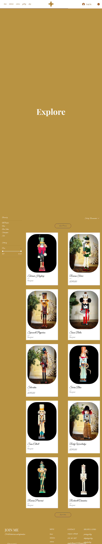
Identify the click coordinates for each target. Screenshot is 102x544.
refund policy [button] (87, 542)
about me (52, 538)
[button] (98, 4)
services (52, 541)
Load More (63, 515)
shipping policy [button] (88, 538)
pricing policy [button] (88, 534)
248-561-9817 (72, 538)
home (51, 534)
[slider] (2, 251)
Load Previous (63, 226)
